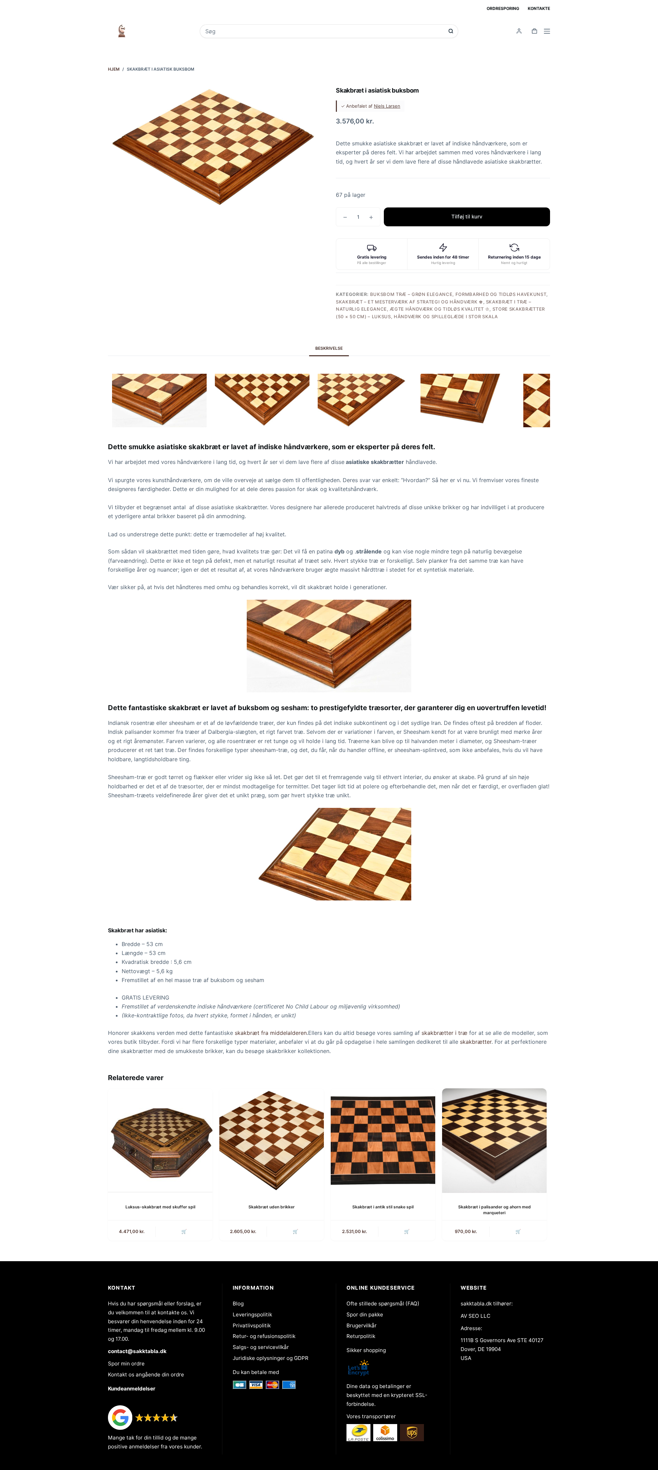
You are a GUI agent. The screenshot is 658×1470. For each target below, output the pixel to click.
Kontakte (539, 8)
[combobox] (324, 31)
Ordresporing (503, 8)
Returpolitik (360, 1336)
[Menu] (547, 31)
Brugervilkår (361, 1325)
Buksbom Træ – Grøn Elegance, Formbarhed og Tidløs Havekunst (458, 294)
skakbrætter (475, 1041)
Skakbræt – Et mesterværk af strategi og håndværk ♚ (409, 301)
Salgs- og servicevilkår (261, 1347)
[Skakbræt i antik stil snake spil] (383, 1140)
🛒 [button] (184, 1231)
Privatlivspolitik (252, 1325)
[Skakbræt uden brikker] (271, 1140)
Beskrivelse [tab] (329, 348)
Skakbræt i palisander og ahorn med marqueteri (494, 1209)
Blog (238, 1303)
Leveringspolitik (252, 1314)
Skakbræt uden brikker (271, 1206)
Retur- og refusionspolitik (264, 1336)
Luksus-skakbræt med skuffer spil (160, 1206)
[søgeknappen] (451, 31)
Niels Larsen (387, 106)
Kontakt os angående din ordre (146, 1374)
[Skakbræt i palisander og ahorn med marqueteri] (494, 1140)
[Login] (519, 31)
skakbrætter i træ (444, 1032)
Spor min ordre (126, 1363)
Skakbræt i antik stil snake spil (383, 1206)
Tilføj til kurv (467, 216)
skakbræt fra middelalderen (271, 1032)
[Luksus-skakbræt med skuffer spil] (160, 1140)
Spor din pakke (364, 1314)
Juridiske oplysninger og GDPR (270, 1358)
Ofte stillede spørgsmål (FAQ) (382, 1303)
